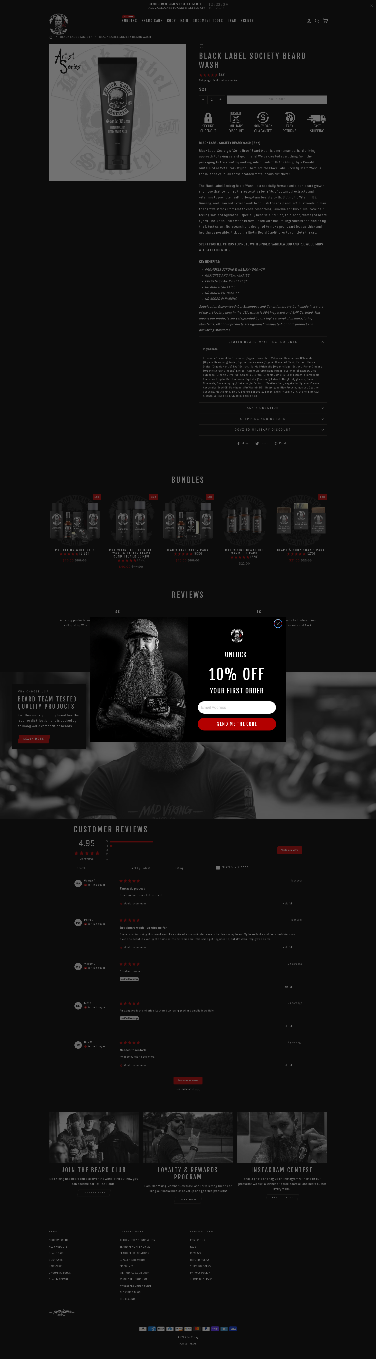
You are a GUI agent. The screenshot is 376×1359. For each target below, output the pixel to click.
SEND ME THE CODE (237, 724)
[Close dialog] (278, 624)
